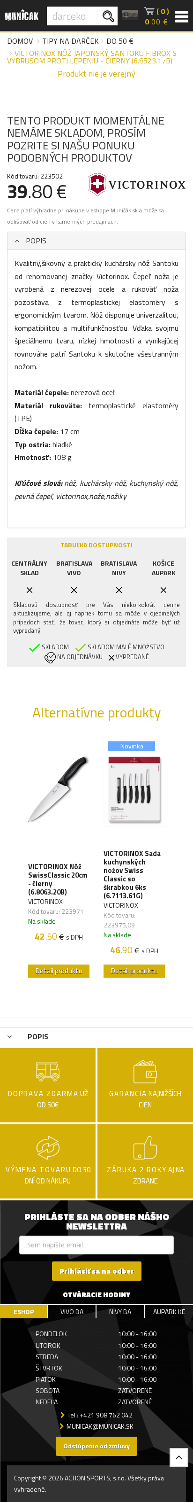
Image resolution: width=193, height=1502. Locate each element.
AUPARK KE (169, 1311)
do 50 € (120, 41)
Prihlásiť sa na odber (96, 1271)
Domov (20, 41)
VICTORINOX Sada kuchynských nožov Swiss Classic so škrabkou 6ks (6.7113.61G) (132, 874)
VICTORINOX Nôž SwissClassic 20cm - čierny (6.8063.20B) (58, 879)
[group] (58, 860)
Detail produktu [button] (59, 970)
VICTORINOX (45, 901)
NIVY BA (120, 1311)
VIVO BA (71, 1311)
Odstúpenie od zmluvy (96, 1446)
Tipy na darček (70, 41)
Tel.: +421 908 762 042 (100, 1415)
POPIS (35, 240)
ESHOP (24, 1311)
